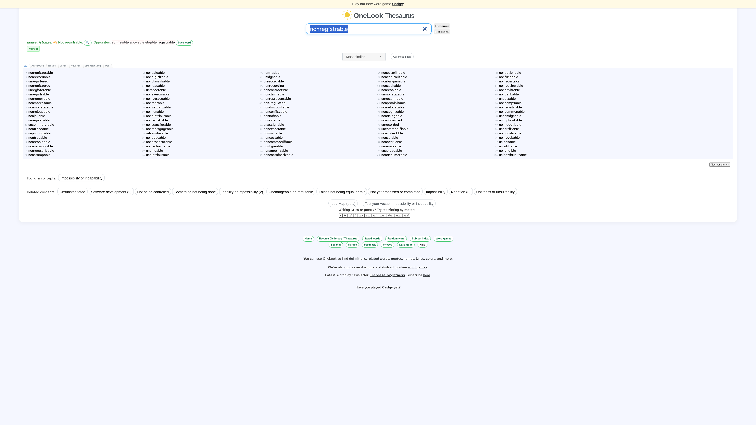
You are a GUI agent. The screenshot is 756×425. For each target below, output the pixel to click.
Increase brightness (387, 275)
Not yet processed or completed (395, 192)
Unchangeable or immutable (291, 192)
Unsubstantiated (72, 192)
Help (422, 244)
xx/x (398, 215)
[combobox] (364, 57)
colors (430, 258)
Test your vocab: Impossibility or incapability (399, 204)
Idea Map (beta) (343, 204)
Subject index (420, 238)
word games (417, 267)
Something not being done (195, 192)
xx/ (374, 215)
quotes (396, 258)
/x (345, 215)
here (426, 275)
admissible (120, 42)
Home (308, 238)
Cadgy (397, 4)
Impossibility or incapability (81, 178)
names (409, 258)
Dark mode (405, 244)
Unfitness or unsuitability (495, 192)
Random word (396, 238)
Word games (443, 238)
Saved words (372, 238)
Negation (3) (461, 192)
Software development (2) (111, 192)
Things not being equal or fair (342, 192)
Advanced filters (402, 56)
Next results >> (720, 164)
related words (378, 258)
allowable (137, 42)
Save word (184, 42)
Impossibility (435, 192)
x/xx (390, 215)
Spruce (352, 244)
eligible (151, 42)
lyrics (420, 258)
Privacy (387, 244)
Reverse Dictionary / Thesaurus (338, 238)
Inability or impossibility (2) (242, 192)
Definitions (441, 31)
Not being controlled (153, 192)
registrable (166, 42)
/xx (361, 215)
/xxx (382, 215)
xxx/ (406, 215)
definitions (357, 258)
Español (336, 244)
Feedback (370, 244)
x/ (350, 215)
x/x (368, 215)
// (355, 215)
